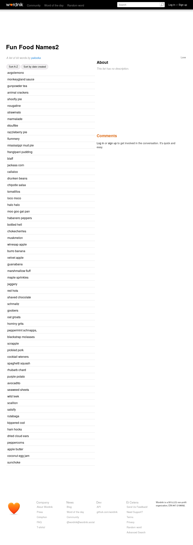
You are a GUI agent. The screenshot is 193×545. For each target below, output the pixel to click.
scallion (12, 403)
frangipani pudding (19, 152)
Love (183, 57)
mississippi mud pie (20, 145)
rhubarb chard (16, 370)
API (99, 507)
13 (57, 125)
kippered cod (16, 422)
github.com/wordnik (107, 512)
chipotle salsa (16, 185)
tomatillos (13, 191)
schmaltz (13, 304)
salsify (11, 409)
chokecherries (16, 231)
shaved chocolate (19, 297)
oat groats (14, 317)
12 (63, 73)
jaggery (12, 284)
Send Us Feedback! (137, 507)
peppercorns (15, 442)
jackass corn (15, 165)
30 (58, 304)
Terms (130, 517)
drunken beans (17, 178)
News (70, 502)
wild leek (13, 396)
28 (57, 284)
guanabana (15, 264)
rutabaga (13, 416)
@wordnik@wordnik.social (81, 522)
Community (34, 5)
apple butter (15, 449)
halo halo (13, 204)
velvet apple (15, 257)
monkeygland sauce (20, 79)
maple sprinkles (17, 277)
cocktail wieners (18, 356)
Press (40, 512)
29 (55, 409)
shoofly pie (14, 99)
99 (59, 139)
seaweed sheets (18, 389)
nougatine (14, 105)
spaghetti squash (18, 363)
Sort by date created (35, 66)
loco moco (14, 198)
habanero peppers (19, 218)
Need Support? (135, 512)
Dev (99, 502)
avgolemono (15, 72)
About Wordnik (45, 507)
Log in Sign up (177, 4)
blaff (10, 158)
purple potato (16, 376)
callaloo (12, 171)
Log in (100, 143)
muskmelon (15, 238)
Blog (69, 507)
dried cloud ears (18, 436)
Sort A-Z (13, 66)
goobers (12, 310)
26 (57, 403)
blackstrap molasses (21, 337)
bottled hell (14, 224)
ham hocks (14, 429)
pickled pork (15, 350)
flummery (13, 138)
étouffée (12, 125)
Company (42, 502)
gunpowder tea (17, 86)
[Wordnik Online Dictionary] (14, 4)
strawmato (14, 112)
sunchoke (13, 462)
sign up (112, 143)
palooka (36, 58)
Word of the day (54, 5)
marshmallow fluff (19, 271)
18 (58, 343)
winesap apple (17, 244)
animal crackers (17, 92)
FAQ (39, 522)
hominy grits (15, 323)
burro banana (16, 251)
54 (58, 416)
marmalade (14, 119)
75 (62, 119)
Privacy (130, 522)
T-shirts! (41, 527)
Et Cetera (132, 502)
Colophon (42, 517)
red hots (12, 290)
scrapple (13, 343)
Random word (75, 5)
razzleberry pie (17, 132)
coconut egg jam (18, 455)
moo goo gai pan (18, 211)
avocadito (13, 383)
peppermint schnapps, (22, 330)
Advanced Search (136, 532)
